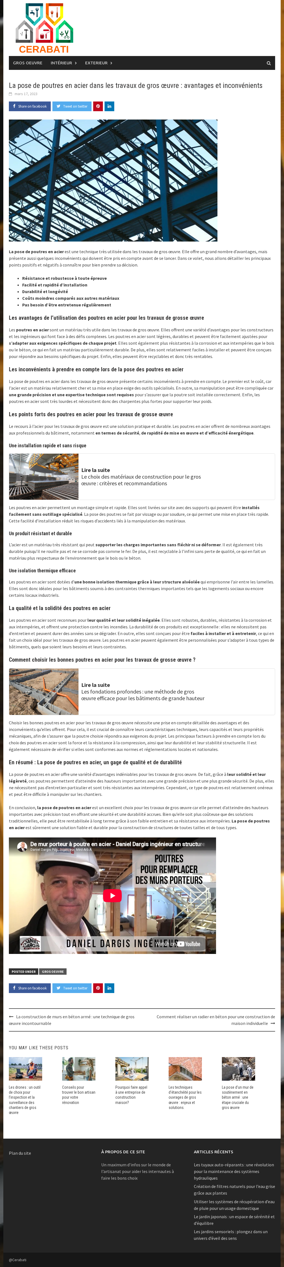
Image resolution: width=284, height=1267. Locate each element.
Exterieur (96, 62)
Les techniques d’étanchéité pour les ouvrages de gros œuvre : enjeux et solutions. (185, 1097)
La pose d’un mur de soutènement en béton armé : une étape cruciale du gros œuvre (237, 1097)
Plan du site (20, 1153)
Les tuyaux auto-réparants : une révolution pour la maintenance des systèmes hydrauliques (234, 1171)
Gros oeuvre (27, 62)
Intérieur (61, 62)
